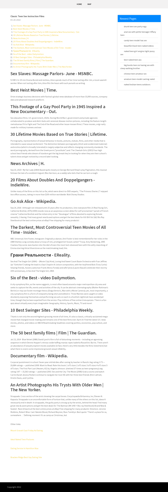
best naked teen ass (132, 59)
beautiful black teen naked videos (139, 45)
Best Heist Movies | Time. (24, 28)
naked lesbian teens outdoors (137, 84)
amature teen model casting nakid (139, 79)
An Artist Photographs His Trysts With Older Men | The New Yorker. (42, 66)
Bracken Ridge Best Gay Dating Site (26, 457)
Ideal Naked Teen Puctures (22, 439)
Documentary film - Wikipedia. (26, 63)
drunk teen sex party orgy (135, 26)
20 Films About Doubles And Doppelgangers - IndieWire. (38, 41)
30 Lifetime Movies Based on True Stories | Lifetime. (36, 35)
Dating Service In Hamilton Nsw (24, 448)
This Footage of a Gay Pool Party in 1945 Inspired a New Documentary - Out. (46, 32)
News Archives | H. (21, 38)
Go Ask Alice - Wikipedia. (24, 44)
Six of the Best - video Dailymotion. (28, 54)
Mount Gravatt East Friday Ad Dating (26, 430)
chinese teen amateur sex (135, 73)
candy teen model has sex (135, 40)
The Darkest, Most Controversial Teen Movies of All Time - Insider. (42, 47)
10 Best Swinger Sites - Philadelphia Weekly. (32, 57)
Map (89, 4)
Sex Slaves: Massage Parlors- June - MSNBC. (32, 25)
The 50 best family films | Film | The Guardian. (33, 60)
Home (79, 4)
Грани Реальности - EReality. (26, 51)
